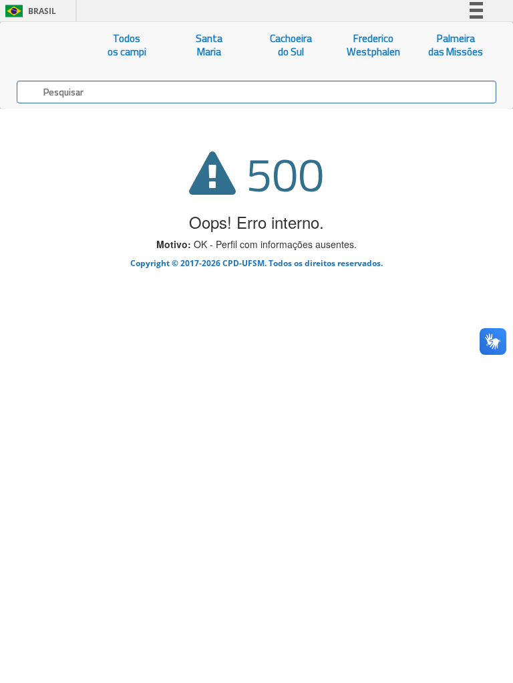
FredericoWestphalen (373, 45)
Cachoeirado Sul (291, 45)
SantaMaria (209, 45)
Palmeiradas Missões (455, 45)
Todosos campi (127, 45)
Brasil (28, 11)
